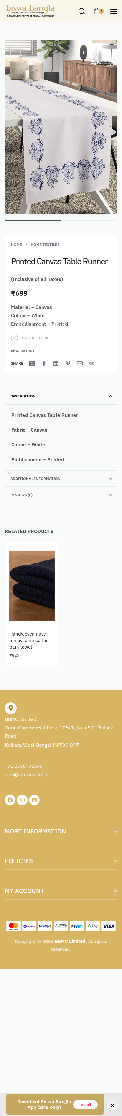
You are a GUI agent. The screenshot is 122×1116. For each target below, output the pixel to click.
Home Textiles (45, 244)
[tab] (61, 396)
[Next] (106, 126)
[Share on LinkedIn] (56, 363)
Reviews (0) (21, 494)
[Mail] (80, 363)
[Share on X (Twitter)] (32, 363)
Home (16, 244)
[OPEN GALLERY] (61, 127)
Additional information (35, 478)
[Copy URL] (91, 363)
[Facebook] (10, 800)
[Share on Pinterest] (68, 363)
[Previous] (16, 126)
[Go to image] (33, 220)
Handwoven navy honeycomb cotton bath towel (29, 640)
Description (23, 396)
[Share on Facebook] (44, 363)
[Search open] (81, 11)
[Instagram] (22, 800)
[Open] (113, 11)
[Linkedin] (34, 800)
